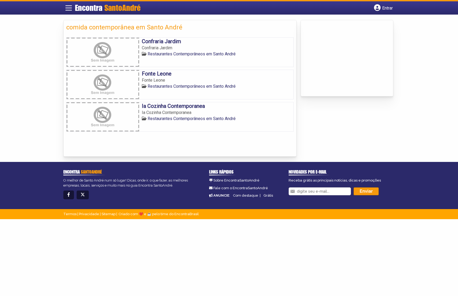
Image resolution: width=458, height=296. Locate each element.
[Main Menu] (68, 8)
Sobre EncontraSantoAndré (236, 180)
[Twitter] (83, 195)
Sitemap (109, 214)
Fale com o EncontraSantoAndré (240, 188)
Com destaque (245, 195)
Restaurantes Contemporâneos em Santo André (192, 53)
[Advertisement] (343, 58)
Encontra (107, 7)
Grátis (268, 195)
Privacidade (89, 214)
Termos (70, 214)
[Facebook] (68, 195)
